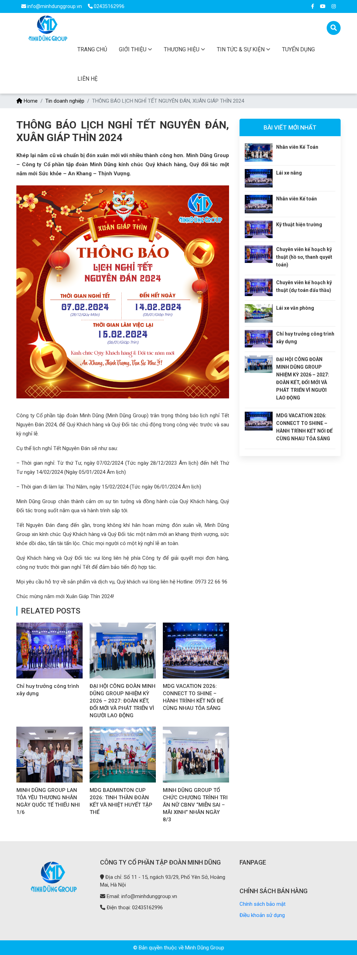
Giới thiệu (132, 49)
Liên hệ (87, 78)
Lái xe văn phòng (295, 308)
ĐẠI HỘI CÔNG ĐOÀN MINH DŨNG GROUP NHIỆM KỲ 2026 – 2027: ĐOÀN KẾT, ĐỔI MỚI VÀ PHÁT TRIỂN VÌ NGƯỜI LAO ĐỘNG (122, 701)
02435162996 (108, 6)
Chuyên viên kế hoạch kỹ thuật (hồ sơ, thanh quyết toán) (304, 257)
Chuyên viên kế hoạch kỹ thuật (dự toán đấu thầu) (304, 286)
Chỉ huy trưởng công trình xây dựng (305, 337)
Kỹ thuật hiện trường (299, 224)
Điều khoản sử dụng (262, 915)
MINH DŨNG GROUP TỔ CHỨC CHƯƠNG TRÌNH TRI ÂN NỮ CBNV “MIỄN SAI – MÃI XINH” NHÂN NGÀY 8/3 (195, 805)
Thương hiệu (181, 49)
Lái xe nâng (289, 173)
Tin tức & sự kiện (241, 49)
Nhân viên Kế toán (296, 198)
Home (30, 101)
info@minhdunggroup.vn (54, 6)
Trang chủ (92, 49)
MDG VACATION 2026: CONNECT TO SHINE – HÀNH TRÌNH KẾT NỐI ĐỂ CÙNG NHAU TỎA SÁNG (304, 427)
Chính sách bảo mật (263, 904)
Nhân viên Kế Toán (297, 147)
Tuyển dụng (298, 49)
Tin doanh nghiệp (64, 101)
